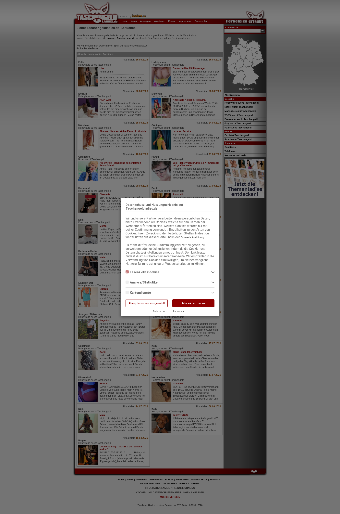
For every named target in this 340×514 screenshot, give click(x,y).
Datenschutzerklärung (192, 237)
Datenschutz (160, 311)
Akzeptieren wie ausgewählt (146, 303)
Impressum (179, 311)
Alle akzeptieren (193, 303)
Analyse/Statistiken (144, 282)
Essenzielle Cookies (144, 272)
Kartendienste (140, 293)
